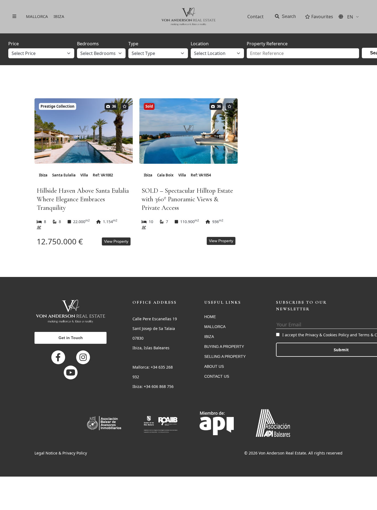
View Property (116, 241)
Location (200, 44)
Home (210, 317)
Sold (149, 106)
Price (13, 44)
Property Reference (267, 44)
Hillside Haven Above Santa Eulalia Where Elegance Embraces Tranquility (83, 199)
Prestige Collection (58, 106)
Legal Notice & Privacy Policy (60, 453)
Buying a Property (224, 346)
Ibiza (59, 16)
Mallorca (37, 16)
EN (350, 17)
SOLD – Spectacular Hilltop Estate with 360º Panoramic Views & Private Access (187, 199)
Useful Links (222, 302)
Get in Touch (71, 337)
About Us (214, 366)
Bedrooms (88, 44)
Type (133, 44)
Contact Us (216, 376)
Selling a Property (225, 356)
